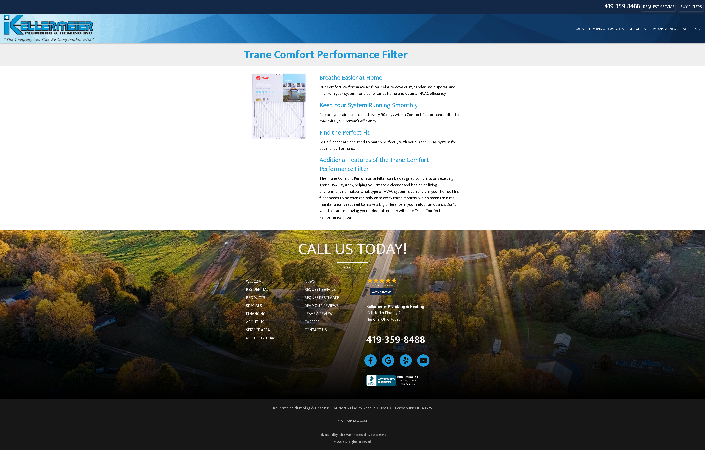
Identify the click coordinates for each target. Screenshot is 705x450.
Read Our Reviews (322, 305)
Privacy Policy (328, 435)
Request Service (320, 289)
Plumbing (595, 29)
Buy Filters (691, 6)
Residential (257, 289)
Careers (312, 322)
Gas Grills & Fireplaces (625, 29)
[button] (583, 29)
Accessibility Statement (370, 435)
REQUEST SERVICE (658, 6)
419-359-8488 (622, 6)
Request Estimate (322, 297)
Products (689, 29)
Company (657, 29)
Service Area (258, 330)
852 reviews (386, 285)
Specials (254, 305)
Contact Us (316, 330)
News (674, 29)
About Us (255, 322)
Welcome (255, 281)
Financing (255, 313)
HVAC (577, 29)
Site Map (346, 435)
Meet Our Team (260, 338)
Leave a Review (319, 313)
